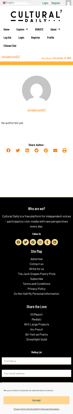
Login (45, 3)
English (10, 2)
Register (56, 3)
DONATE (39, 29)
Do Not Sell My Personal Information (36, 293)
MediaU (36, 319)
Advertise (36, 259)
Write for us (36, 269)
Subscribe (36, 278)
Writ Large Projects (36, 324)
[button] (8, 150)
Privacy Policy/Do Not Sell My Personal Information (36, 409)
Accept (36, 400)
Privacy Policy (37, 288)
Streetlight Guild (36, 339)
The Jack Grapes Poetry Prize (36, 273)
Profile (50, 37)
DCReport (36, 314)
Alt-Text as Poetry (36, 334)
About (53, 29)
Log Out (7, 37)
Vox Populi (36, 329)
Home (6, 29)
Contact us (36, 264)
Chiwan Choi (10, 45)
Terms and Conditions (36, 283)
